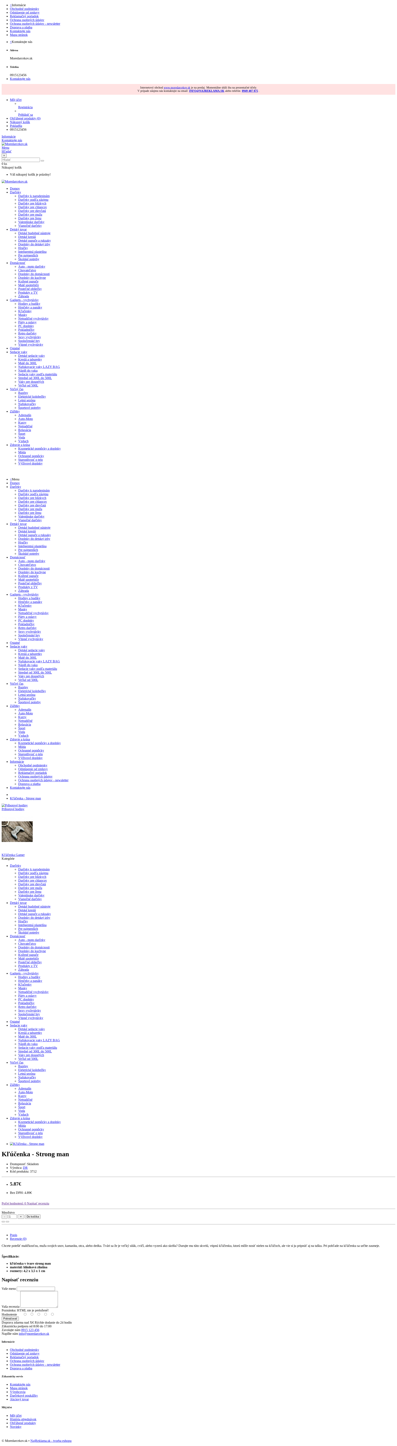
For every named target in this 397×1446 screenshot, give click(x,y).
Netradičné (25, 426)
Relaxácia (24, 430)
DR (25, 1167)
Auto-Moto (25, 419)
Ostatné (15, 348)
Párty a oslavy (27, 322)
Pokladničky (26, 329)
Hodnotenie (9, 1314)
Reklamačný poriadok (24, 16)
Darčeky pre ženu (29, 218)
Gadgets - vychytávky (24, 300)
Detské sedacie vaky (31, 355)
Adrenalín (24, 415)
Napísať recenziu (37, 1203)
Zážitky (15, 411)
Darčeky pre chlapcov (32, 207)
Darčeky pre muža (30, 214)
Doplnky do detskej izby (34, 244)
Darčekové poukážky (24, 1395)
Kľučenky (25, 311)
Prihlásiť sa (25, 114)
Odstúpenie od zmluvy (24, 12)
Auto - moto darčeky (31, 266)
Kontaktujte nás (20, 31)
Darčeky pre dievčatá (32, 211)
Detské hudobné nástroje (34, 233)
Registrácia (25, 107)
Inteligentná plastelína (32, 251)
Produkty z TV (28, 292)
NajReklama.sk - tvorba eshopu (51, 1440)
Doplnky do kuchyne (32, 277)
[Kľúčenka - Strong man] (27, 1144)
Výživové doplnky (30, 463)
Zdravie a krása (20, 445)
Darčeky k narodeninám (34, 196)
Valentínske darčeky (31, 222)
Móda (22, 452)
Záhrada (23, 296)
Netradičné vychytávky (33, 318)
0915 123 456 (30, 1330)
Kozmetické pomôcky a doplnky (39, 448)
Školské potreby (28, 259)
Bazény (23, 393)
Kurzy (22, 422)
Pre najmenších (28, 255)
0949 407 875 (250, 90)
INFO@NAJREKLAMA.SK (206, 90)
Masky (22, 315)
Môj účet (16, 1415)
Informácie (17, 761)
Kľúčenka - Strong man (25, 798)
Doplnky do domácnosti (34, 274)
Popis (13, 1235)
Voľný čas (16, 389)
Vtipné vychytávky (30, 344)
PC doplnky (26, 326)
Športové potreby (29, 407)
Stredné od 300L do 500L (35, 378)
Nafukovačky (27, 404)
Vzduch (23, 441)
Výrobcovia (17, 1392)
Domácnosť (17, 263)
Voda (21, 437)
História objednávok (23, 1419)
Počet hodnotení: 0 (14, 1203)
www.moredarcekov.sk (177, 87)
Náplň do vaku (28, 370)
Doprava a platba (21, 27)
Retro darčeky (27, 333)
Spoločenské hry (29, 341)
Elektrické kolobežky (32, 396)
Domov (15, 483)
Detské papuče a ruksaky (34, 240)
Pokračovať (10, 1318)
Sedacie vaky (18, 352)
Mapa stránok (19, 35)
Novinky (16, 1426)
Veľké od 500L (28, 385)
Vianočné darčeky (30, 225)
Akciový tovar (19, 1399)
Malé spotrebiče (28, 285)
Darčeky (15, 192)
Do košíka (33, 1216)
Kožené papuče (28, 281)
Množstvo (8, 1212)
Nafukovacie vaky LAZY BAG (39, 367)
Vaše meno (9, 1288)
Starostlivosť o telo (30, 459)
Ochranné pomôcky (31, 456)
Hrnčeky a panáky (30, 307)
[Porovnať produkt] (7, 1221)
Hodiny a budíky (29, 303)
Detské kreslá (27, 237)
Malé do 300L (27, 363)
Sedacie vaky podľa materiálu (37, 374)
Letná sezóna (26, 400)
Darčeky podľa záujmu (33, 199)
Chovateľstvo (27, 270)
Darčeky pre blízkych (32, 203)
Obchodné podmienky (24, 9)
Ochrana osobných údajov (27, 20)
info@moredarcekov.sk (34, 1333)
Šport (21, 433)
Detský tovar (18, 229)
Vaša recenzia (10, 1306)
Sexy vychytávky (29, 337)
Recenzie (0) (18, 1238)
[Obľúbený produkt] (3, 1221)
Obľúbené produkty (23, 1423)
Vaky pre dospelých (31, 381)
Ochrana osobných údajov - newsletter (35, 23)
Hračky (23, 248)
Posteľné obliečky (30, 289)
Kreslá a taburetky (30, 359)
